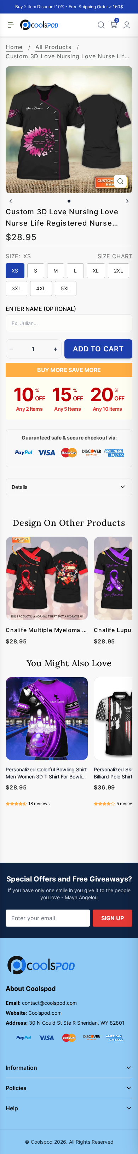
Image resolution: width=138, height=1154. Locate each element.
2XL (118, 271)
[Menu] (11, 25)
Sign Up (112, 918)
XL (96, 271)
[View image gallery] (120, 181)
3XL (16, 288)
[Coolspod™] (41, 965)
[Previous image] (11, 201)
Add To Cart (98, 349)
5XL (65, 288)
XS (15, 271)
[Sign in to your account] (126, 25)
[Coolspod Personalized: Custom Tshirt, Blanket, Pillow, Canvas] (39, 25)
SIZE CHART (115, 256)
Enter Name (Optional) (41, 308)
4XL (41, 288)
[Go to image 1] (69, 201)
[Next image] (127, 201)
